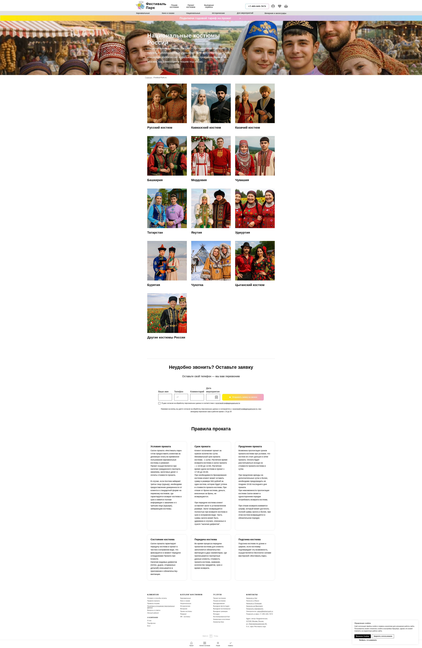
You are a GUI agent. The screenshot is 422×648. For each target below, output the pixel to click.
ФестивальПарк (156, 6)
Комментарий (197, 391)
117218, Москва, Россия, (255, 621)
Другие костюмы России (166, 337)
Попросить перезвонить (254, 609)
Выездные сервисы (209, 6)
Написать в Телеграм (254, 603)
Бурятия (153, 285)
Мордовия (199, 180)
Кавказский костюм (206, 127)
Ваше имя (163, 391)
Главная (148, 78)
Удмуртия (242, 232)
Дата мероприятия (213, 390)
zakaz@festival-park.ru (265, 611)
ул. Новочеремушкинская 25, (256, 624)
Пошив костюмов (174, 6)
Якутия (196, 232)
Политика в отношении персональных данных (161, 606)
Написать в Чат (251, 598)
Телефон (178, 391)
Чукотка (197, 285)
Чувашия (242, 180)
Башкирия (155, 180)
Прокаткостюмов (190, 6)
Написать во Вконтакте (254, 606)
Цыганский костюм (250, 285)
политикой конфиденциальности (227, 403)
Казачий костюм (247, 127)
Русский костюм (159, 127)
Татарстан (155, 232)
